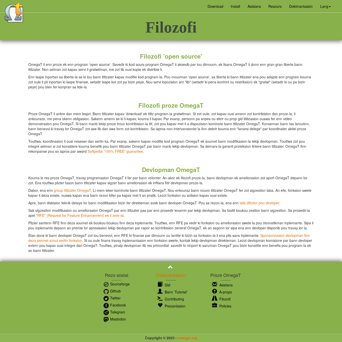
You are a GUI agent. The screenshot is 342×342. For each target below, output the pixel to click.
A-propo (225, 291)
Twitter (115, 297)
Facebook (117, 304)
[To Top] (171, 267)
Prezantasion (175, 305)
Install (235, 6)
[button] (325, 6)
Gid (167, 284)
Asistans (254, 6)
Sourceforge (119, 283)
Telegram (117, 311)
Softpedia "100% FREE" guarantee (115, 151)
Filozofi (224, 298)
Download (215, 6)
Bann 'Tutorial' (175, 291)
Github (115, 290)
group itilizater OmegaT (72, 190)
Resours (275, 6)
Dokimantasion (301, 6)
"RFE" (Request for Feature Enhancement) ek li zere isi (80, 215)
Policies (224, 305)
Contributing (174, 298)
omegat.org (187, 337)
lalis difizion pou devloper (259, 202)
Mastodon (117, 318)
